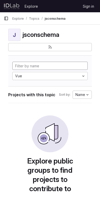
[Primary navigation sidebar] (6, 18)
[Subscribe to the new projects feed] (50, 47)
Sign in (88, 6)
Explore (31, 6)
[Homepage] (12, 6)
